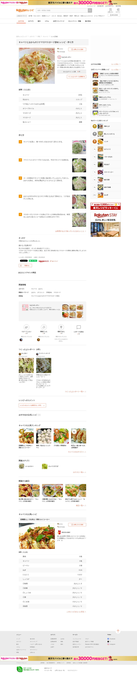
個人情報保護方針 (51, 662)
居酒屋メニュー (46, 16)
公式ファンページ (58, 21)
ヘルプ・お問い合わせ (36, 644)
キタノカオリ (37, 16)
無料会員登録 (115, 15)
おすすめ (21, 21)
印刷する (26, 265)
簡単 (62, 641)
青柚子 (71, 16)
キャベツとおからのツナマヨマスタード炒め (45, 296)
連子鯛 (30, 16)
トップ (18, 639)
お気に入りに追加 (78, 49)
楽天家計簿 (100, 6)
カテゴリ (31, 21)
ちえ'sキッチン (34, 305)
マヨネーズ (27, 113)
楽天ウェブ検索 (89, 641)
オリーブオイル (28, 108)
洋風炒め (49, 292)
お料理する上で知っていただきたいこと (69, 231)
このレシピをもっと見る (75, 612)
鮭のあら (59, 16)
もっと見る (114, 64)
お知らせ (32, 652)
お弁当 (62, 639)
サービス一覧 (48, 670)
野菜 (39, 36)
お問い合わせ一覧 (59, 670)
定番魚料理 (54, 641)
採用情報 (69, 662)
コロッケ (53, 16)
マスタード (57, 292)
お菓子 (52, 647)
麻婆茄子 (65, 16)
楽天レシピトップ (21, 36)
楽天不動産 (76, 641)
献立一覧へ (80, 505)
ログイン (118, 12)
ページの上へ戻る (118, 631)
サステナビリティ (72, 670)
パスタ (52, 644)
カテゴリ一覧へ (78, 472)
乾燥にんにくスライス (87, 16)
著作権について (60, 662)
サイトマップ (33, 641)
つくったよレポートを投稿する (76, 76)
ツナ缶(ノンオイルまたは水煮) (34, 104)
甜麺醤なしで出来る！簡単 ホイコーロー (35, 519)
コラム (47, 21)
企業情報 (42, 662)
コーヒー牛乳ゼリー (99, 16)
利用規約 (32, 647)
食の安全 (88, 21)
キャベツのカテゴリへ (76, 452)
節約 (62, 644)
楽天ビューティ (77, 644)
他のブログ (55, 261)
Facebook (112, 639)
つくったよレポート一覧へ (74, 391)
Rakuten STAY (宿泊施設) (92, 644)
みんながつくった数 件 (71, 71)
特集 (17, 652)
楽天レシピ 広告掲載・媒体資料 (80, 662)
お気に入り (110, 12)
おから (40, 289)
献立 (39, 21)
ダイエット (40, 292)
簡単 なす (76, 16)
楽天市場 (118, 6)
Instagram (112, 644)
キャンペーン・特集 (74, 21)
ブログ (87, 639)
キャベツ (45, 36)
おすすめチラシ (109, 6)
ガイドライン (33, 649)
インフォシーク (91, 6)
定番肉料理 (54, 639)
